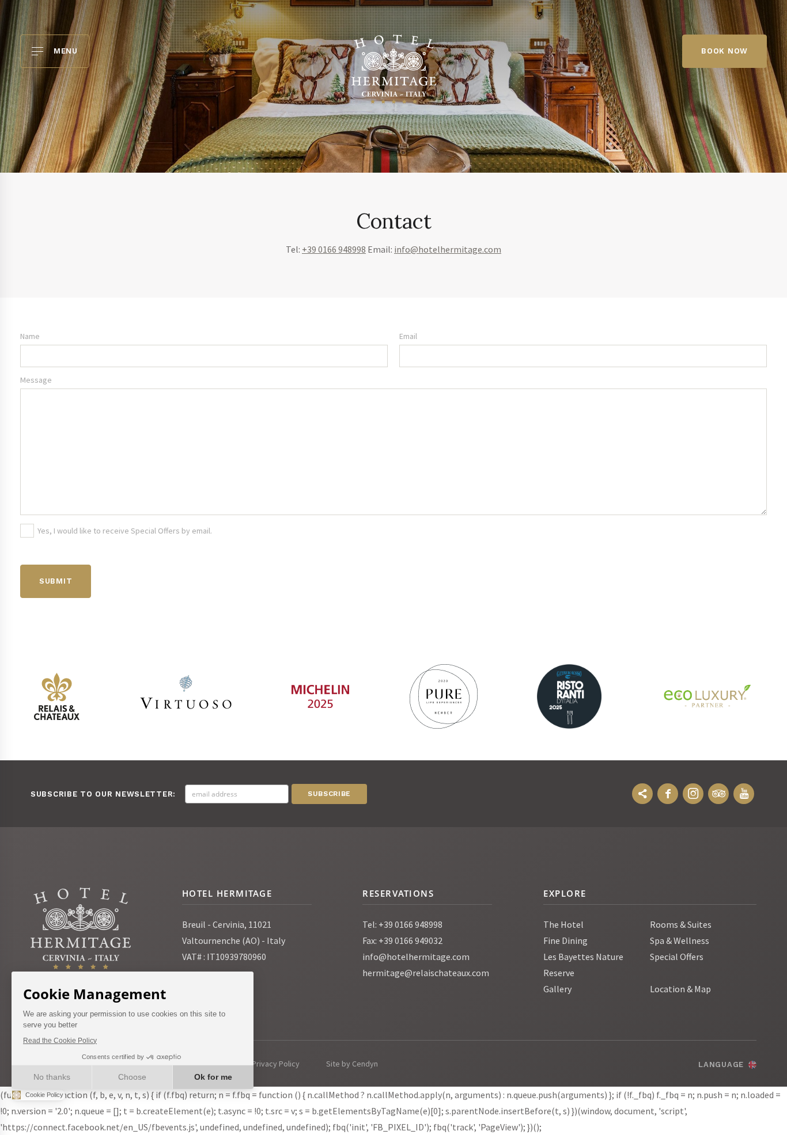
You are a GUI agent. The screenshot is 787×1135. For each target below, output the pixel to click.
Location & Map (680, 989)
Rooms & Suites (681, 924)
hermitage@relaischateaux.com (425, 972)
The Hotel (563, 924)
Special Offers (676, 956)
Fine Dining (565, 940)
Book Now (724, 51)
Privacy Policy (276, 1063)
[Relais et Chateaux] (56, 696)
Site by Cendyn (352, 1063)
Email (408, 336)
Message (36, 380)
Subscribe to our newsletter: (103, 794)
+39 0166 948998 (334, 249)
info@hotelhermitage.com (447, 249)
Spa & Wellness (679, 940)
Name (30, 336)
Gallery (557, 989)
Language (721, 1064)
